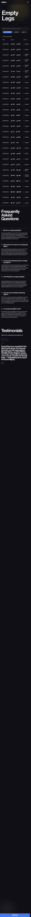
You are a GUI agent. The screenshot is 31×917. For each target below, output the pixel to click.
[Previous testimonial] (2, 339)
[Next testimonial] (6, 339)
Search (15, 915)
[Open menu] (28, 2)
